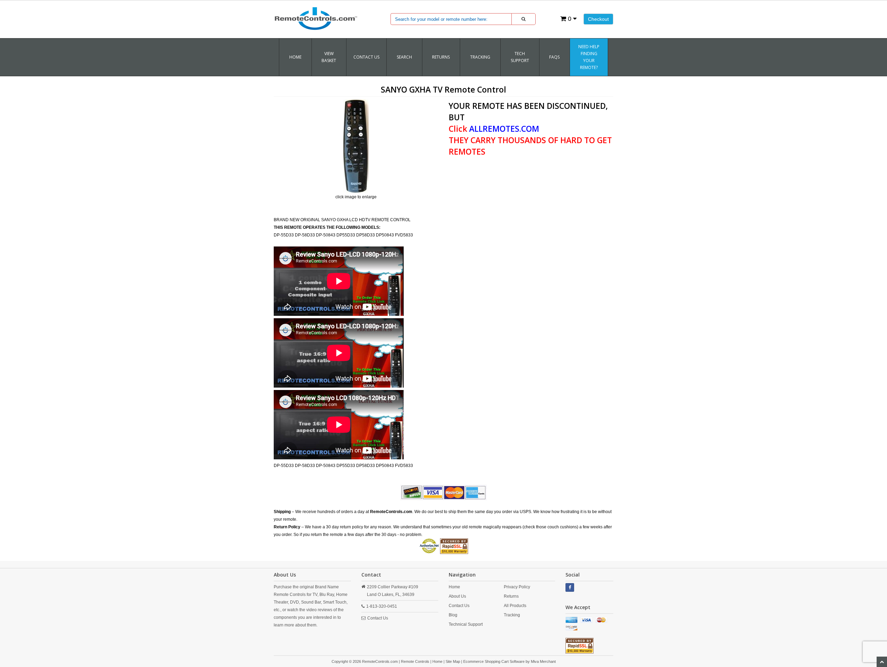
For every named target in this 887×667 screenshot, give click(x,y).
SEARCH (404, 57)
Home (295, 57)
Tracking (512, 615)
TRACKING (480, 57)
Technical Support (466, 624)
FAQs (554, 57)
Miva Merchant (543, 661)
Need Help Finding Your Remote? (588, 57)
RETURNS (441, 57)
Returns (511, 596)
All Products (515, 605)
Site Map (453, 661)
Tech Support (520, 57)
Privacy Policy (517, 586)
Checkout (598, 19)
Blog (453, 615)
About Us (457, 596)
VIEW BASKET (329, 57)
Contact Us (366, 57)
